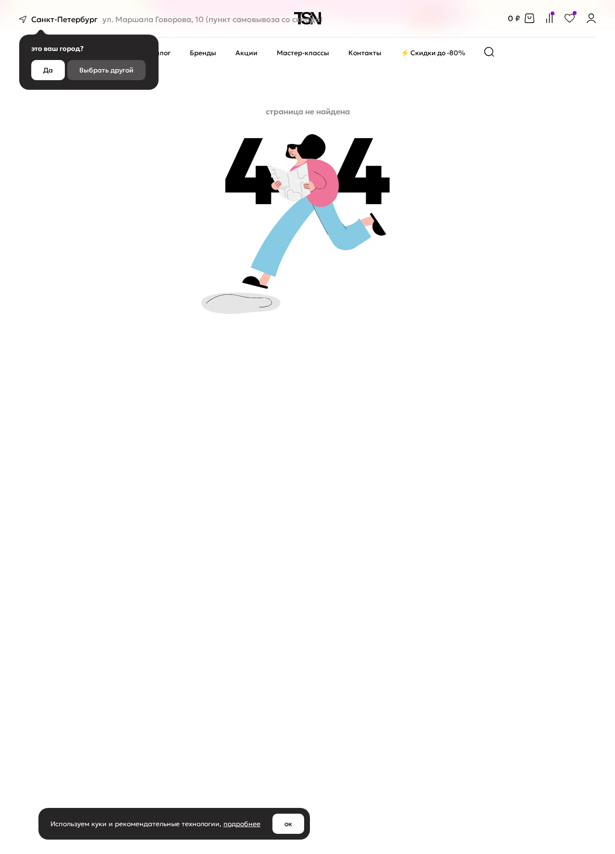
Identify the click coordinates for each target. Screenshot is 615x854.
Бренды (203, 52)
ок (288, 823)
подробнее (241, 823)
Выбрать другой (106, 70)
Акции (246, 52)
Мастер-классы (303, 52)
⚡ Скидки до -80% (433, 52)
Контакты (364, 52)
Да (48, 70)
